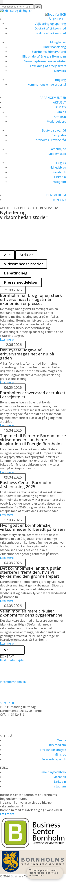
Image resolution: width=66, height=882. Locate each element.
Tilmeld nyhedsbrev (52, 772)
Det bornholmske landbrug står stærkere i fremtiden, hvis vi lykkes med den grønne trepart (30, 572)
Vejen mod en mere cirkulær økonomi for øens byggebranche (31, 613)
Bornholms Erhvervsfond (48, 52)
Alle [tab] (7, 254)
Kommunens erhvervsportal (46, 84)
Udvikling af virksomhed (49, 33)
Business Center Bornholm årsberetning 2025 (25, 484)
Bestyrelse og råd (54, 130)
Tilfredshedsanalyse (52, 750)
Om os (61, 112)
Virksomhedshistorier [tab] (23, 263)
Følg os (61, 163)
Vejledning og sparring (50, 24)
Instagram (59, 182)
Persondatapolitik (53, 759)
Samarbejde (58, 149)
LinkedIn (60, 177)
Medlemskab (57, 154)
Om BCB (60, 117)
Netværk (60, 71)
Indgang (60, 80)
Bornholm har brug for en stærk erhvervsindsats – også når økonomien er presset (31, 299)
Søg (38, 6)
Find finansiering (54, 47)
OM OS (61, 107)
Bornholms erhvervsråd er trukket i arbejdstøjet (32, 394)
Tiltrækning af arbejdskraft (47, 66)
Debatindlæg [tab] (15, 273)
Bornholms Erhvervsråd (50, 140)
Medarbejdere (56, 121)
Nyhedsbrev (58, 167)
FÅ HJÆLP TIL (56, 19)
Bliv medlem (57, 745)
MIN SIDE (59, 200)
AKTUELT (59, 102)
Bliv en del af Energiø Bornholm (44, 56)
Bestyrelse (59, 135)
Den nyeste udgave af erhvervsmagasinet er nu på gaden (27, 354)
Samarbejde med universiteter (45, 61)
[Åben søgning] (1, 2)
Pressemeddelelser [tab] (21, 282)
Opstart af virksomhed (50, 28)
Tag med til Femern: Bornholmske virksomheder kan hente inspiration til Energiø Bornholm (33, 439)
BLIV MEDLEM (56, 195)
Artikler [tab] (26, 254)
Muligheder (58, 42)
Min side (60, 754)
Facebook (59, 172)
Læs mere (12, 245)
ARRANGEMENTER (53, 98)
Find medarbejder (12, 660)
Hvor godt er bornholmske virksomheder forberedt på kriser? (32, 527)
